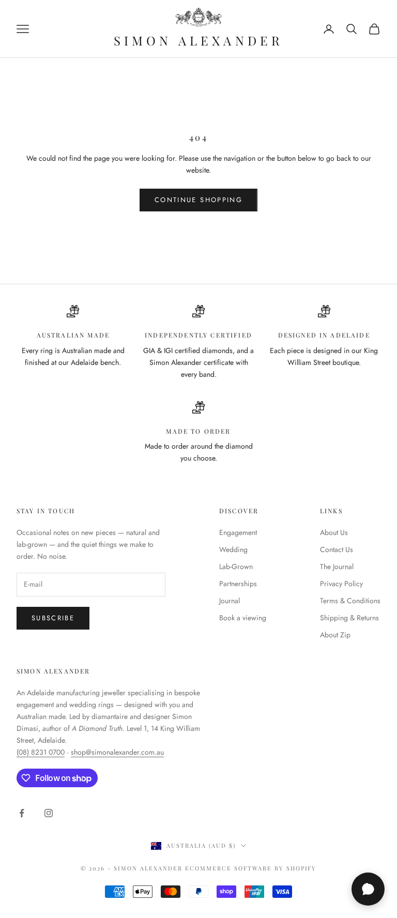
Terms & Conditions (350, 600)
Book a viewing (242, 618)
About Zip (335, 635)
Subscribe (53, 618)
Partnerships (238, 583)
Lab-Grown (236, 566)
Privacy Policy (341, 583)
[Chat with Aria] (368, 889)
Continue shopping (198, 200)
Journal (229, 600)
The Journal (337, 566)
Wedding (233, 549)
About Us (334, 532)
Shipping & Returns (349, 618)
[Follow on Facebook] (22, 813)
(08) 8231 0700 (41, 752)
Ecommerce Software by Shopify (250, 868)
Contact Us (336, 549)
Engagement (238, 532)
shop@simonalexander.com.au (117, 752)
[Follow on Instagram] (48, 813)
